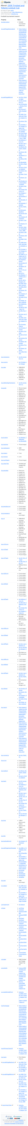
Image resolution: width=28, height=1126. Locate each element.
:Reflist (21, 877)
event (12, 10)
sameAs (4, 968)
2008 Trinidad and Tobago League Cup (12, 6)
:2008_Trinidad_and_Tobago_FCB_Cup (23, 1064)
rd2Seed (4, 584)
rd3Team (4, 644)
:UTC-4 (21, 273)
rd (3, 518)
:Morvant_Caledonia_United (23, 604)
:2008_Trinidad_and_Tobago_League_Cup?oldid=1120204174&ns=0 (23, 997)
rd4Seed (4, 664)
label (3, 959)
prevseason (5, 513)
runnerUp (5, 755)
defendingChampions (8, 383)
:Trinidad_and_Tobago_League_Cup (23, 126)
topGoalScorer (6, 841)
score (3, 760)
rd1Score (4, 544)
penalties (4, 470)
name (3, 1057)
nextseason (5, 448)
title (3, 836)
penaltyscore (5, 506)
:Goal (21, 872)
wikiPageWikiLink (7, 97)
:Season (22, 904)
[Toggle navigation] (25, 2)
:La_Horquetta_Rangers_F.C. (23, 649)
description (5, 22)
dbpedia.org (14, 14)
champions (5, 357)
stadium (4, 771)
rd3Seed (4, 635)
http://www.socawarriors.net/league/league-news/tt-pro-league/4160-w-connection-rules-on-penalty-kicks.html (23, 87)
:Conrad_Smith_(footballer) (22, 111)
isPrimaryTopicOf (7, 1048)
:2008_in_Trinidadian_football (23, 849)
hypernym (5, 904)
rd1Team (4, 558)
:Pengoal (22, 873)
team (3, 781)
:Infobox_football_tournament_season (23, 866)
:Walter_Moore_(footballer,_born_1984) (23, 136)
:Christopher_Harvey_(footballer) (23, 105)
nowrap (4, 456)
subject (4, 886)
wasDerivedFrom (7, 992)
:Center (21, 870)
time (3, 820)
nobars (4, 453)
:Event (21, 910)
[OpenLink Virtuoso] (8, 1116)
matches (4, 444)
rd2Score (4, 573)
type (3, 908)
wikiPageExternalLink (8, 29)
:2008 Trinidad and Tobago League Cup (22, 985)
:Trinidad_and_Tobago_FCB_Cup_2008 (23, 1069)
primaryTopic (7, 1105)
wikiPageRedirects (8, 1062)
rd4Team (4, 673)
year (3, 880)
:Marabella (22, 162)
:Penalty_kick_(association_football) (23, 182)
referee (4, 688)
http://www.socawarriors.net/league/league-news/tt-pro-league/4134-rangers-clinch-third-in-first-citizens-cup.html (23, 71)
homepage (5, 1006)
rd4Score (4, 659)
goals (3, 388)
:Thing (21, 908)
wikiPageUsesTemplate (8, 848)
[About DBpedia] (5, 2)
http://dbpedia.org (17, 12)
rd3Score (4, 628)
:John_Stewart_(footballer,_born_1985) (23, 228)
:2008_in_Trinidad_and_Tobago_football (23, 256)
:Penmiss (22, 875)
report (4, 707)
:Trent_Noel (23, 133)
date (3, 367)
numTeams (5, 460)
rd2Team (4, 599)
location (4, 437)
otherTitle (5, 463)
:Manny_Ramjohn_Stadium (22, 148)
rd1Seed (4, 549)
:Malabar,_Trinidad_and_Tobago (23, 276)
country (4, 362)
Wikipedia (20, 1120)
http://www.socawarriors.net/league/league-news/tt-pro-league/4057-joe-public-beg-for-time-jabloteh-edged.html (23, 56)
